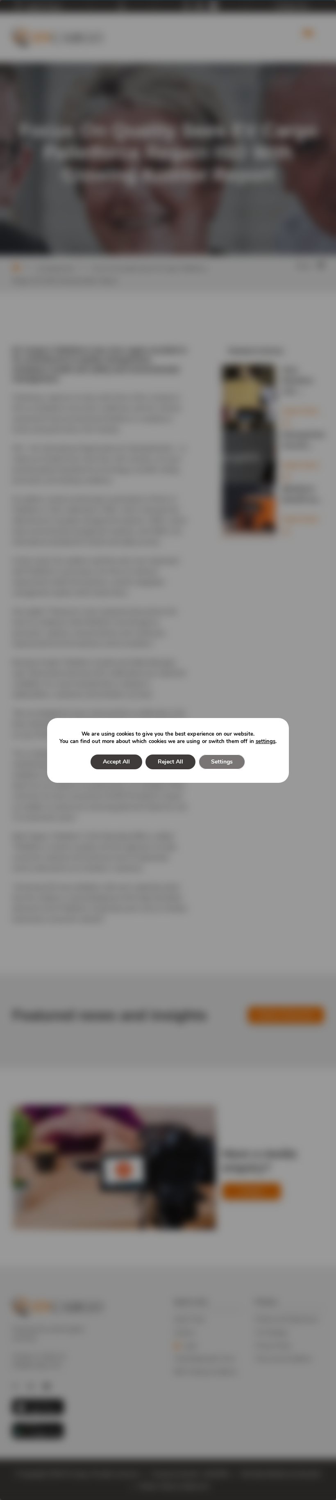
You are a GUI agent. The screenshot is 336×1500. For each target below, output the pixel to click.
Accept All (116, 762)
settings (265, 741)
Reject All (170, 762)
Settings (222, 762)
